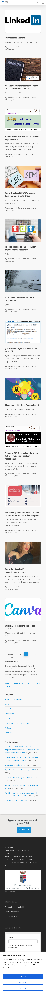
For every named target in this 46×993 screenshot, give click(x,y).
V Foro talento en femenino (15, 765)
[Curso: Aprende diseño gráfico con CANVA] (23, 609)
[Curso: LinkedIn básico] (23, 21)
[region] (23, 972)
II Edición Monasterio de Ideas (16, 801)
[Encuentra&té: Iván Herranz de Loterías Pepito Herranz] (23, 120)
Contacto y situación (12, 916)
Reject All (23, 988)
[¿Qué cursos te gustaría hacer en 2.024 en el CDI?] (23, 332)
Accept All (23, 976)
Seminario (8, 733)
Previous (10, 654)
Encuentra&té (10, 709)
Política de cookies (12, 912)
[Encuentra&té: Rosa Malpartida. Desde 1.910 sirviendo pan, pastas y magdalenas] (23, 437)
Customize (23, 982)
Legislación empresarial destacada (17, 723)
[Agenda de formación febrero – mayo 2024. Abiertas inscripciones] (23, 69)
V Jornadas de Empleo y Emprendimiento (20, 777)
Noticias (8, 728)
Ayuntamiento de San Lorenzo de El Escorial (20, 47)
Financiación (9, 714)
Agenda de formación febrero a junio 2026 (20, 770)
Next (17, 658)
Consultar (24, 830)
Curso (7, 704)
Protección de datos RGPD (15, 907)
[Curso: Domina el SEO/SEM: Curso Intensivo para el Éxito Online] (23, 177)
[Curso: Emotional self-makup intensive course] (23, 553)
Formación (9, 718)
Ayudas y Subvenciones (13, 699)
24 (12, 658)
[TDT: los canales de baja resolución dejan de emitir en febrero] (23, 230)
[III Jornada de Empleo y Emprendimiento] (23, 389)
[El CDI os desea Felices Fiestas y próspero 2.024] (23, 281)
